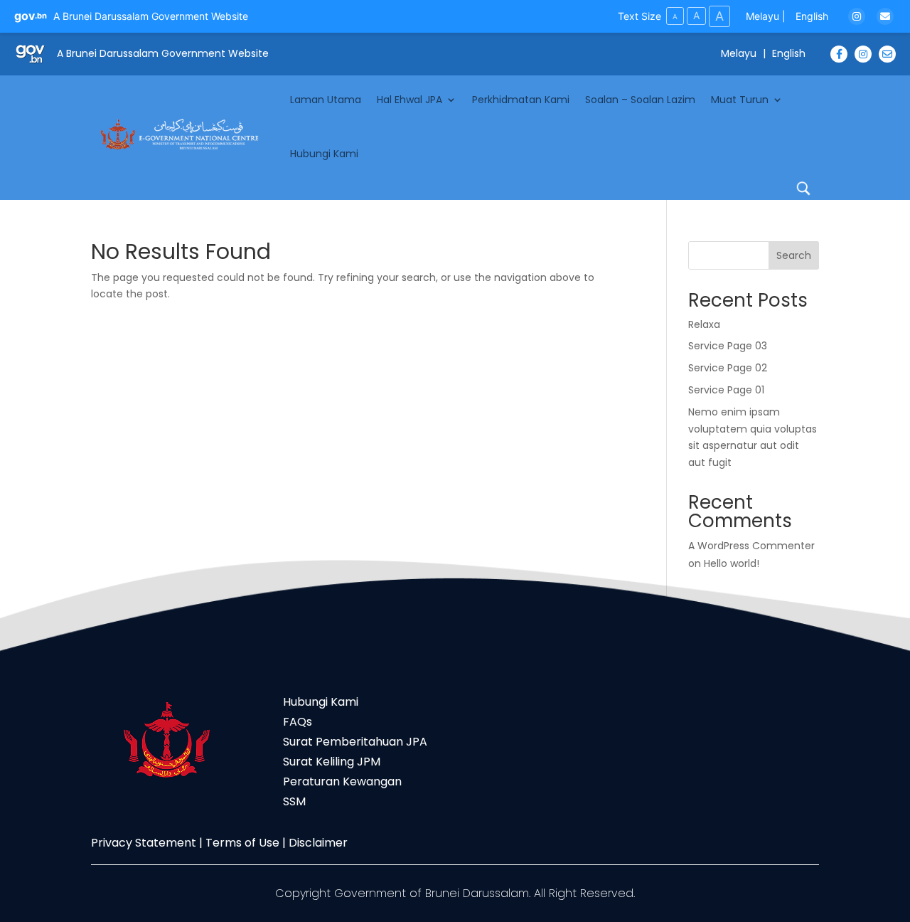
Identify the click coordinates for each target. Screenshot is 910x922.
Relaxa (704, 324)
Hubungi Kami (324, 154)
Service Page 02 (727, 368)
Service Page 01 (726, 390)
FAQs (297, 722)
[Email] (885, 16)
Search (793, 255)
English (812, 16)
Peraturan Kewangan (342, 781)
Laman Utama (325, 99)
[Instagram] (856, 16)
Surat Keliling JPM (331, 761)
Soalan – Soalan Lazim (640, 99)
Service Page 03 (727, 346)
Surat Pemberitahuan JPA (355, 741)
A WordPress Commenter (751, 546)
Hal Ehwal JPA (409, 99)
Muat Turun (740, 99)
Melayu (762, 16)
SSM (294, 801)
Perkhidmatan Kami (520, 99)
